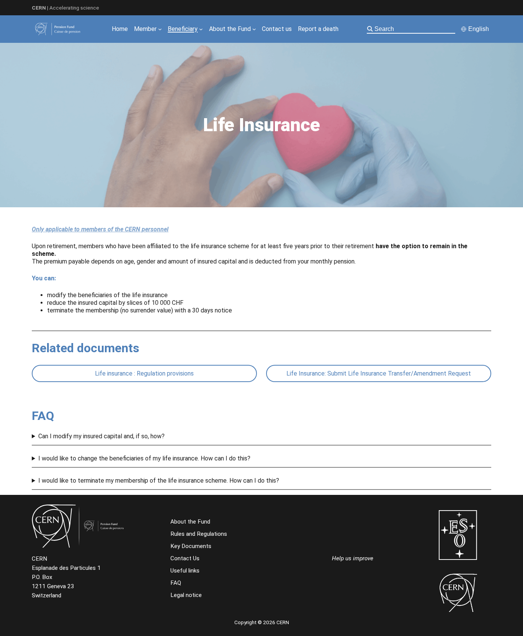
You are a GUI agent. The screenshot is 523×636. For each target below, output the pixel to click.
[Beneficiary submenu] (201, 29)
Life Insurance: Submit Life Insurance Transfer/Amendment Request (378, 373)
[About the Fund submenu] (254, 29)
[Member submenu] (160, 29)
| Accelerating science (65, 8)
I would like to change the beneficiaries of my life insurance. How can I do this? (144, 458)
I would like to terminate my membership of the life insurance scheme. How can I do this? (158, 480)
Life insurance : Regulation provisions (144, 373)
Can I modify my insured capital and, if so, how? (101, 436)
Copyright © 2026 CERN (261, 622)
